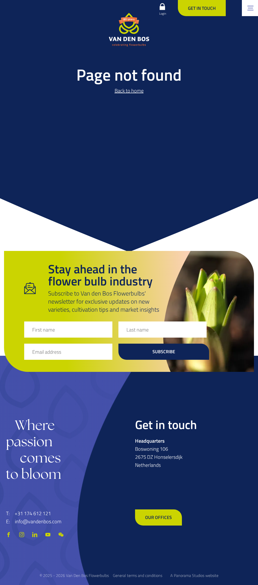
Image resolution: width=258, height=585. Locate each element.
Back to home (129, 90)
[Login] (162, 6)
